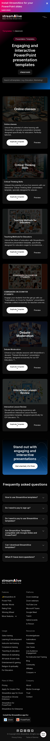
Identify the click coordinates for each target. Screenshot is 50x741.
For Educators (7, 670)
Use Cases (30, 647)
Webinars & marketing (10, 655)
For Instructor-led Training (36, 657)
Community (30, 665)
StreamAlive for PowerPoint (8, 704)
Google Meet (31, 612)
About (28, 685)
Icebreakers (31, 639)
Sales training (7, 636)
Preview (37, 142)
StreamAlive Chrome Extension (10, 698)
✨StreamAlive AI (8, 597)
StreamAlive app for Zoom (12, 693)
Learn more (6, 10)
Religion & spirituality (10, 666)
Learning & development (12, 639)
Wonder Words (8, 604)
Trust (28, 693)
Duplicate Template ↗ (17, 142)
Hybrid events (32, 620)
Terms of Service (32, 737)
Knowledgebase (32, 636)
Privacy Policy (17, 737)
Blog (28, 661)
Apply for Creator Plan (11, 689)
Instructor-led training (10, 643)
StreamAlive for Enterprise (12, 709)
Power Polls (6, 601)
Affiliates (29, 668)
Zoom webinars (32, 601)
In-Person (30, 624)
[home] (12, 17)
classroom (19, 31)
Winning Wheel (8, 612)
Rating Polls (6, 608)
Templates (7, 31)
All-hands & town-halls (11, 659)
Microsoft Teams (33, 608)
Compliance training (10, 647)
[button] (45, 17)
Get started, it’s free (25, 466)
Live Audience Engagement (32, 652)
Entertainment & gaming (11, 662)
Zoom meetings (32, 597)
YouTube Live (31, 604)
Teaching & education (11, 651)
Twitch (28, 616)
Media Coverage (33, 689)
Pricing (4, 685)
